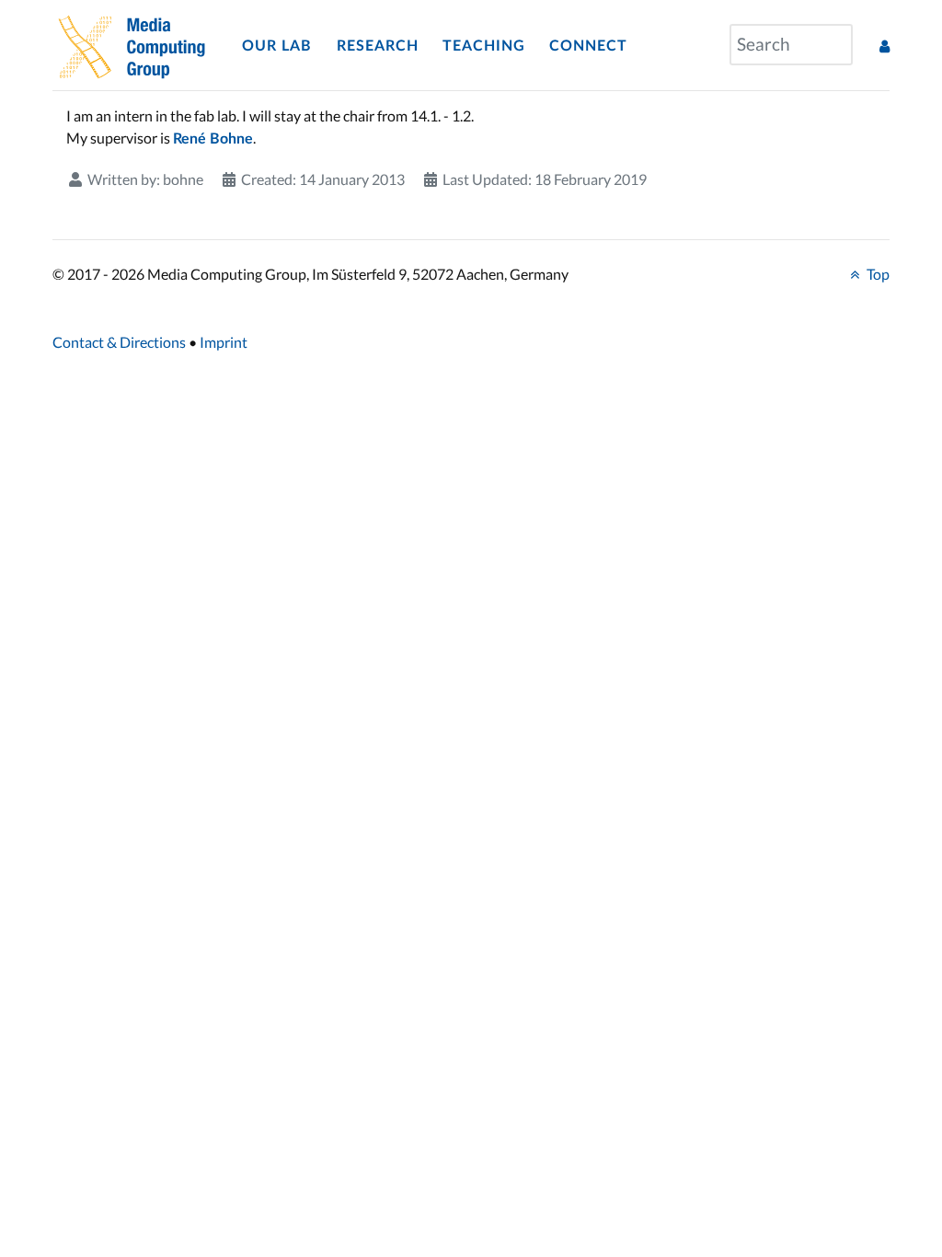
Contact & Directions (119, 342)
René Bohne (213, 139)
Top (877, 274)
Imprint (223, 342)
